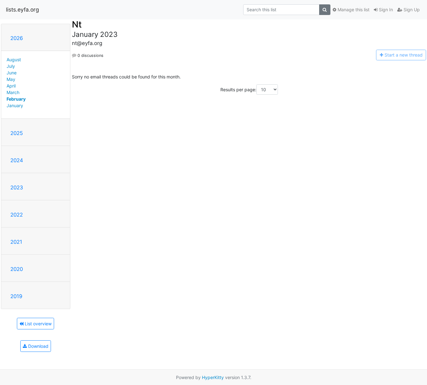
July (11, 66)
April (11, 85)
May (11, 79)
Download (37, 346)
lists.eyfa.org (22, 9)
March (13, 92)
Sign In (385, 9)
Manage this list (352, 9)
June (12, 72)
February (16, 99)
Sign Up (411, 9)
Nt (77, 24)
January (15, 105)
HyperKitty (213, 377)
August (14, 59)
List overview (37, 323)
